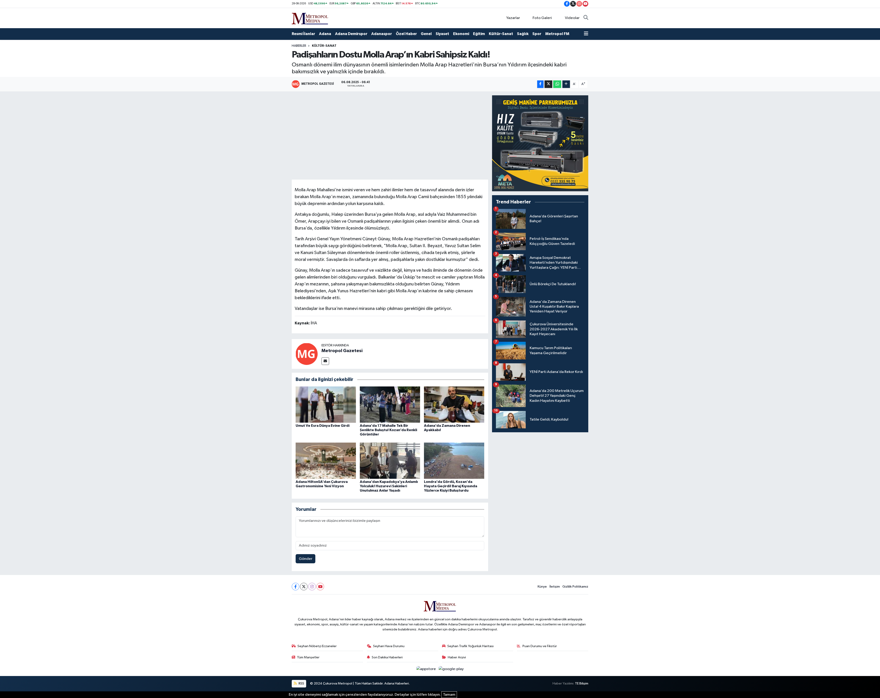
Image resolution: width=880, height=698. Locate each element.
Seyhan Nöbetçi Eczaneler (317, 646)
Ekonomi (461, 34)
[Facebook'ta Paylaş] (540, 84)
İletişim (555, 586)
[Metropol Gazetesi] (307, 354)
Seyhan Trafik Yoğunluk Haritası (470, 646)
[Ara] (585, 18)
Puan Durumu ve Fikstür (539, 646)
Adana (325, 34)
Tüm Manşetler (308, 657)
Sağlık (522, 34)
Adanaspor (381, 34)
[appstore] (426, 669)
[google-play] (451, 669)
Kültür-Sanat (501, 34)
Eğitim (479, 34)
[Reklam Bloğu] (540, 143)
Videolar (572, 18)
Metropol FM (557, 34)
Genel (426, 34)
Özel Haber (406, 34)
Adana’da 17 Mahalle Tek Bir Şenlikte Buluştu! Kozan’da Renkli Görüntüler (388, 430)
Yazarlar (513, 18)
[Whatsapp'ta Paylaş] (557, 84)
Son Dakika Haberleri (387, 657)
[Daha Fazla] (566, 84)
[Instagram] (312, 586)
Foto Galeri (542, 18)
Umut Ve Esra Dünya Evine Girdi (322, 425)
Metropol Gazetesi (342, 350)
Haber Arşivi (457, 657)
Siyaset (442, 34)
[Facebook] (295, 586)
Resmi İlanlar (303, 34)
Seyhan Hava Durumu (388, 646)
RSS (301, 683)
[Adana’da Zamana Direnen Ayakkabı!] (454, 404)
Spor (536, 34)
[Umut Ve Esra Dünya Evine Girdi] (326, 404)
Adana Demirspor (351, 34)
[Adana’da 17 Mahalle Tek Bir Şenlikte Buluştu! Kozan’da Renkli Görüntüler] (390, 404)
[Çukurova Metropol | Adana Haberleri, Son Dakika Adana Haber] (310, 18)
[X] (304, 586)
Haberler (299, 45)
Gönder (305, 559)
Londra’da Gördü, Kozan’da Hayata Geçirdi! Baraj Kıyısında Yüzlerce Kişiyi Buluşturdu (450, 486)
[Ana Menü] (586, 34)
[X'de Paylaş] (548, 84)
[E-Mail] (325, 361)
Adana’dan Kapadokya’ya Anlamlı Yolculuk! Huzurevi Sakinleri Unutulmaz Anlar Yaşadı (389, 486)
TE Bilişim (581, 683)
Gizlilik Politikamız (575, 586)
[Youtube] (320, 586)
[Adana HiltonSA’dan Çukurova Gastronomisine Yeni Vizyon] (326, 461)
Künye (542, 586)
